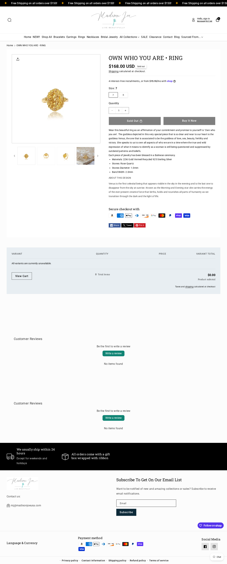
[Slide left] (14, 156)
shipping (189, 286)
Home (10, 45)
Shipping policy (117, 560)
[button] (9, 20)
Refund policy (138, 560)
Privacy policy (70, 560)
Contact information (93, 560)
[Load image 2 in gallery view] (46, 156)
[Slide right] (98, 156)
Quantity (114, 103)
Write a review (113, 353)
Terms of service (159, 560)
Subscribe (126, 512)
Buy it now (189, 120)
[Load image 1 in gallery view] (26, 156)
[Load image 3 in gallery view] (66, 156)
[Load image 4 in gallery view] (85, 156)
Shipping (114, 71)
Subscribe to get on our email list (149, 479)
